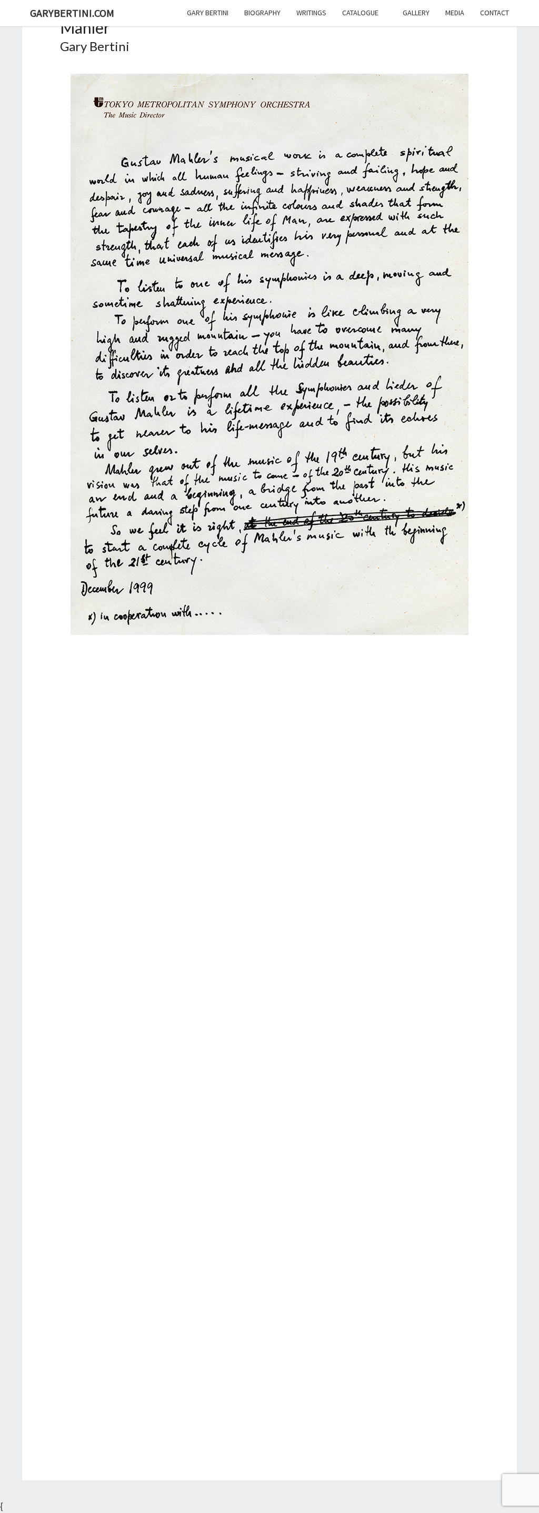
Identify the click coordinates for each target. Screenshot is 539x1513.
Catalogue (360, 12)
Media (454, 12)
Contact (494, 12)
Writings (311, 12)
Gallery (416, 12)
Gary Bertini (207, 12)
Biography (262, 12)
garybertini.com (72, 12)
